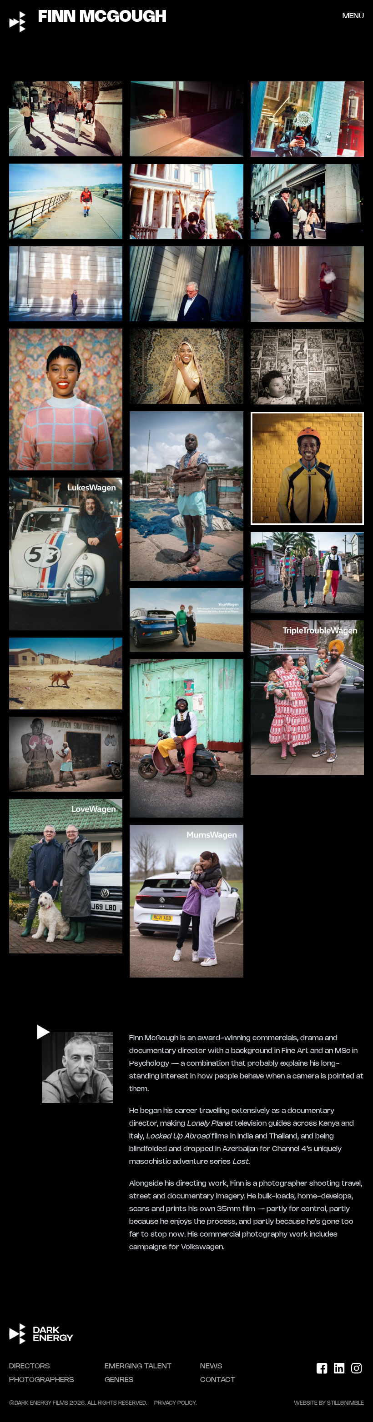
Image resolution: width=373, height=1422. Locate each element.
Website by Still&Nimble (329, 1403)
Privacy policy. (175, 1403)
